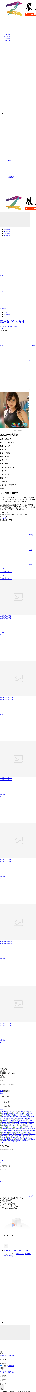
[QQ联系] (20, 1288)
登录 (2, 1368)
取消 (1, 1091)
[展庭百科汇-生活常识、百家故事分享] (6, 1247)
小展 (1, 328)
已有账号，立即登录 (7, 1372)
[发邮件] (20, 1321)
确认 (1, 1160)
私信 (33, 345)
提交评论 (6, 1091)
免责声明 (13, 1250)
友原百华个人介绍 (12, 321)
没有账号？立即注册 (7, 1356)
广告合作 (20, 1250)
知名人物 (7, 314)
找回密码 (11, 1366)
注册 (2, 1389)
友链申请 (7, 1250)
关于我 (25, 1250)
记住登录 (5, 1366)
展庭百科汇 (20, 1254)
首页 (5, 312)
